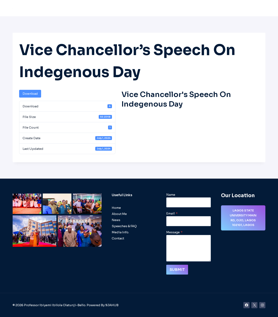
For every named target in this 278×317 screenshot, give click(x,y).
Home (88, 8)
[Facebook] (246, 305)
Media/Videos (218, 8)
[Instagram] (262, 305)
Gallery (240, 8)
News (198, 8)
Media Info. (120, 232)
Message (174, 232)
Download (30, 94)
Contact (256, 8)
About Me (105, 8)
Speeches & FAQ (177, 8)
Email (172, 213)
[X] (254, 305)
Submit (177, 269)
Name (170, 195)
